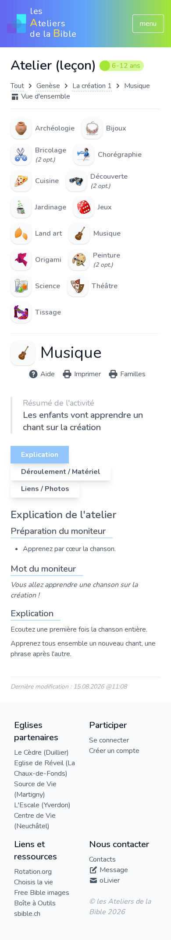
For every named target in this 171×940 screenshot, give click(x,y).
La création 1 (92, 86)
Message (114, 870)
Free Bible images (41, 893)
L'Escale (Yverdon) (42, 805)
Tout (17, 86)
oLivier (110, 880)
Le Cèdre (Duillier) (41, 752)
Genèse (48, 86)
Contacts (102, 859)
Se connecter (109, 740)
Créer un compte (114, 751)
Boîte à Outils (35, 903)
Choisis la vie (33, 882)
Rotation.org (33, 871)
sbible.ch (27, 914)
